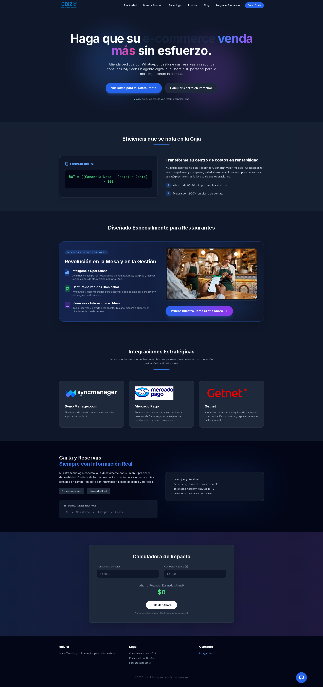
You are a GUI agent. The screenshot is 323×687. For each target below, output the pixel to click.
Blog (206, 5)
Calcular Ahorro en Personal (191, 88)
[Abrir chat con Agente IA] (301, 677)
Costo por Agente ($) (176, 566)
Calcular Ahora (161, 605)
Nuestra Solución (152, 5)
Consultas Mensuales (108, 566)
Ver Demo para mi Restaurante (133, 88)
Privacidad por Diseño (141, 658)
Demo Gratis (254, 5)
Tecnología (175, 5)
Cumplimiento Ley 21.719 (142, 653)
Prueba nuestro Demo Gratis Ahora (197, 311)
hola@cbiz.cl (206, 653)
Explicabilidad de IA (140, 662)
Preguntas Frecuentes (228, 5)
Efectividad (130, 5)
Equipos (192, 5)
